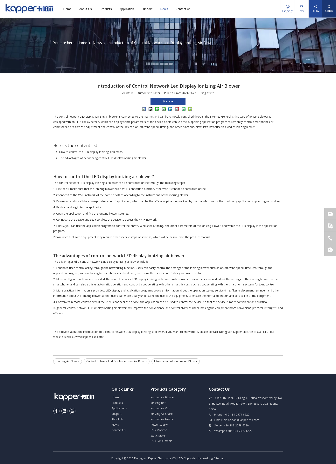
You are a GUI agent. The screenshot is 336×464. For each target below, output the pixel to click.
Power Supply (159, 424)
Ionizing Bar (157, 403)
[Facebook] (56, 411)
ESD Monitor (158, 430)
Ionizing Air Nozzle (162, 419)
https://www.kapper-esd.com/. (85, 337)
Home (67, 9)
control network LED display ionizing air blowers (97, 308)
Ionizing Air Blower (67, 361)
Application (127, 9)
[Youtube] (72, 411)
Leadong (207, 458)
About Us (85, 9)
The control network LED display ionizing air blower (85, 183)
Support (147, 9)
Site (211, 93)
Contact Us (183, 9)
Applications (119, 408)
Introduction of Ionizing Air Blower (175, 361)
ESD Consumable (161, 441)
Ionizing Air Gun (160, 408)
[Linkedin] (64, 411)
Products (106, 9)
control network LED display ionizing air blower (109, 261)
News (164, 9)
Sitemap (219, 458)
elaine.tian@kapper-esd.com (241, 420)
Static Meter (158, 435)
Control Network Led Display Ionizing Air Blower (116, 361)
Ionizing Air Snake (161, 414)
